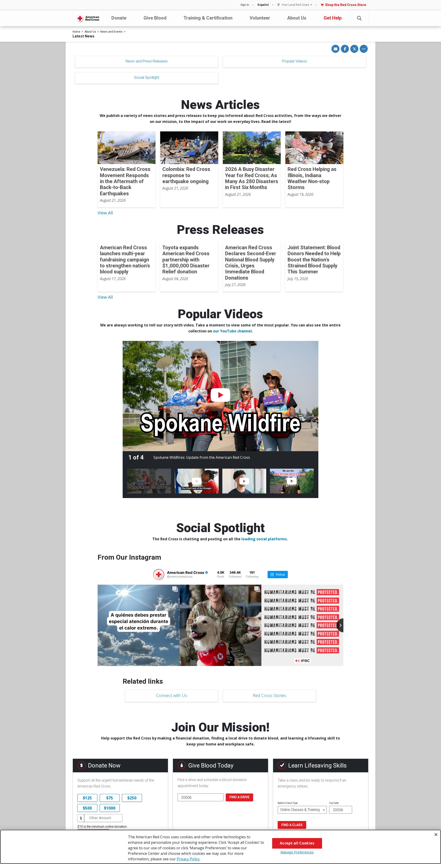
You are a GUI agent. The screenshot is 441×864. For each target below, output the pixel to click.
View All (105, 212)
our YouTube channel (232, 331)
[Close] (436, 835)
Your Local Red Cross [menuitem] (295, 4)
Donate (118, 18)
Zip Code (334, 803)
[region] (220, 847)
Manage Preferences (297, 852)
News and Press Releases (147, 61)
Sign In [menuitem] (244, 5)
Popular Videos (294, 61)
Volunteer (260, 18)
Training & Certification (208, 18)
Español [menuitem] (263, 5)
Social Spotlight (146, 77)
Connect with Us (171, 695)
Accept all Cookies (297, 843)
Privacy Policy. (188, 858)
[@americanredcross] (158, 574)
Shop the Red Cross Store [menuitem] (345, 5)
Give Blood (155, 18)
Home (76, 31)
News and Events (111, 31)
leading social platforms (264, 538)
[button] (359, 18)
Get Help (333, 18)
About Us (296, 18)
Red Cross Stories (269, 695)
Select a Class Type (288, 803)
